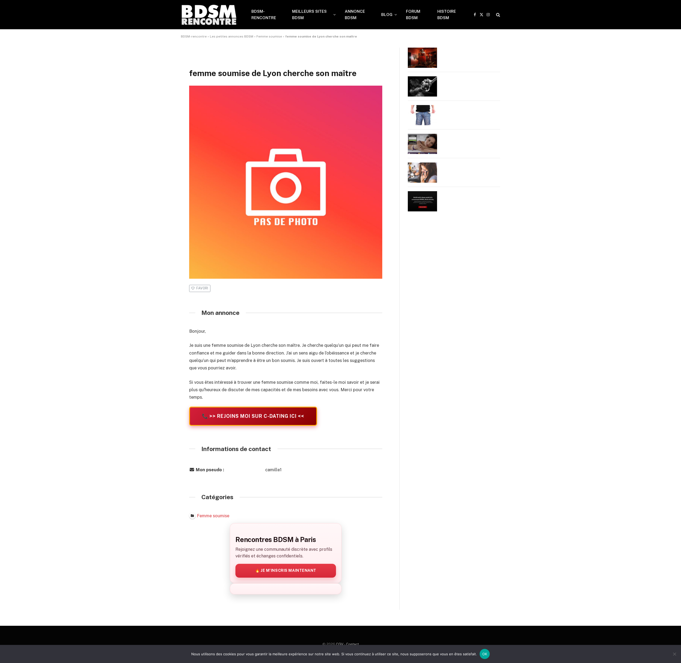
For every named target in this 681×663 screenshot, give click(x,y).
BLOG (386, 14)
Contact (352, 644)
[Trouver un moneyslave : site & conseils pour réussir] (422, 115)
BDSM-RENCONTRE (263, 14)
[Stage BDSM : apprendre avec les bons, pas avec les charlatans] (422, 58)
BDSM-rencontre (194, 36)
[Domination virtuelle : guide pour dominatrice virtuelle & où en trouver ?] (422, 172)
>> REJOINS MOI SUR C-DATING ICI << (253, 416)
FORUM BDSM (413, 14)
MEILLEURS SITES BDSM (309, 14)
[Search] (497, 15)
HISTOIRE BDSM (446, 14)
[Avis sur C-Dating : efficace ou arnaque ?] (422, 144)
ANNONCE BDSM (355, 14)
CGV (339, 644)
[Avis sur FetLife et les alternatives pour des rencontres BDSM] (422, 201)
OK (484, 654)
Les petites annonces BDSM (231, 36)
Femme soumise (269, 36)
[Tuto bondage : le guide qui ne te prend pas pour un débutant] (422, 86)
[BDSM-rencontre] (209, 14)
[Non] (674, 654)
